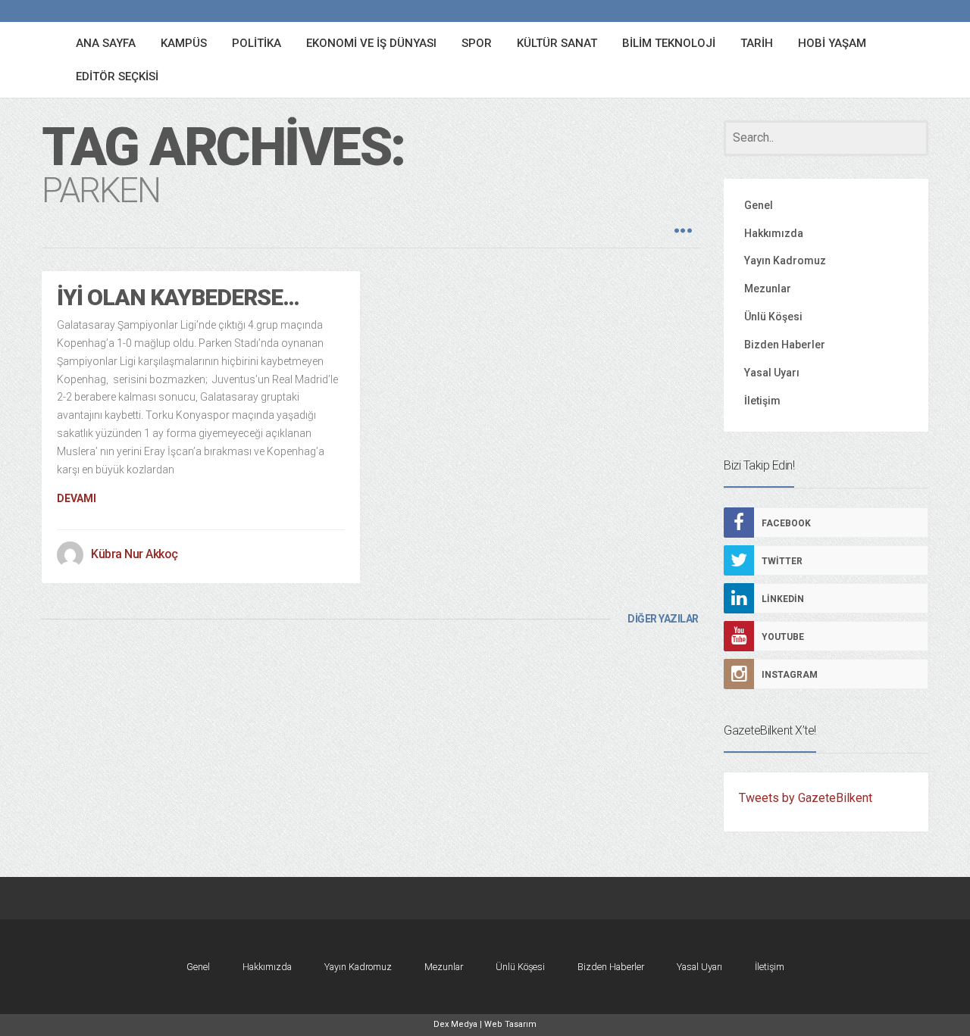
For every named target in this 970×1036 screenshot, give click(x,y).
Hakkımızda (773, 233)
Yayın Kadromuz (785, 260)
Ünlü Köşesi (773, 316)
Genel (758, 205)
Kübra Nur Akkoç (134, 554)
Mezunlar (767, 288)
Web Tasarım (510, 1024)
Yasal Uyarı (771, 373)
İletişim (762, 401)
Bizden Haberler (784, 345)
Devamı (76, 498)
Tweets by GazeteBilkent (805, 798)
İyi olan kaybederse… (178, 297)
